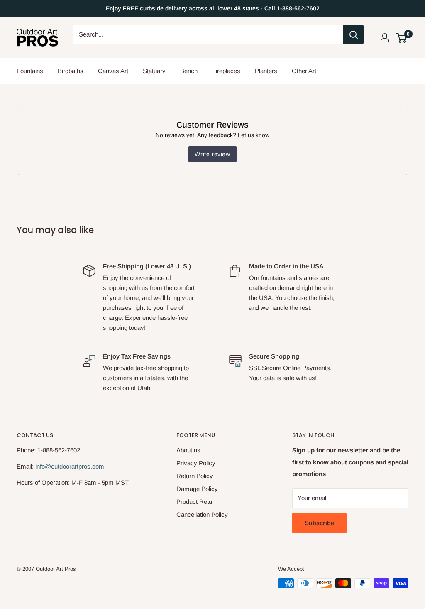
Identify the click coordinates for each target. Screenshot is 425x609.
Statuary (154, 70)
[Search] (353, 34)
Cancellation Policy (202, 514)
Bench (189, 70)
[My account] (385, 37)
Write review (212, 154)
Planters (266, 70)
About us (188, 450)
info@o (44, 466)
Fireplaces (226, 70)
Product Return (196, 501)
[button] (401, 38)
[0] (401, 38)
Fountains (30, 70)
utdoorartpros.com (79, 466)
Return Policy (194, 475)
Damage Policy (197, 488)
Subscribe (319, 522)
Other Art (304, 70)
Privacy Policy (195, 463)
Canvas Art (113, 70)
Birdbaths (70, 70)
